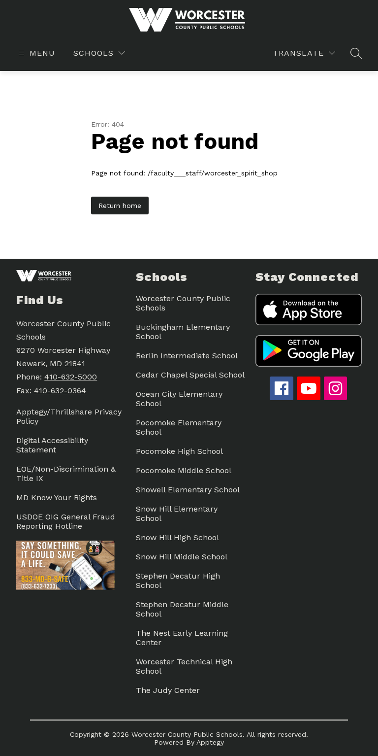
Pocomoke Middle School (183, 470)
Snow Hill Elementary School (177, 513)
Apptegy (210, 742)
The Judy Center (168, 690)
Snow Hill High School (177, 537)
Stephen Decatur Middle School (182, 609)
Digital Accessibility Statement (52, 445)
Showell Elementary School (188, 489)
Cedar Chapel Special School (190, 374)
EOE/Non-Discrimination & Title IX (66, 473)
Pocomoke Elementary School (178, 427)
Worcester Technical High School (184, 666)
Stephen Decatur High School (178, 580)
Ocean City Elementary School (179, 398)
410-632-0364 (60, 390)
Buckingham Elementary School (183, 331)
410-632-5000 (70, 376)
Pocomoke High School (179, 451)
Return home (119, 205)
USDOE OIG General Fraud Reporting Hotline (65, 521)
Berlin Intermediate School (187, 355)
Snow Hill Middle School (181, 556)
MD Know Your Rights (56, 497)
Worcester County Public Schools (183, 303)
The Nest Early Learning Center (182, 637)
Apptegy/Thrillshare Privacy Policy (69, 416)
